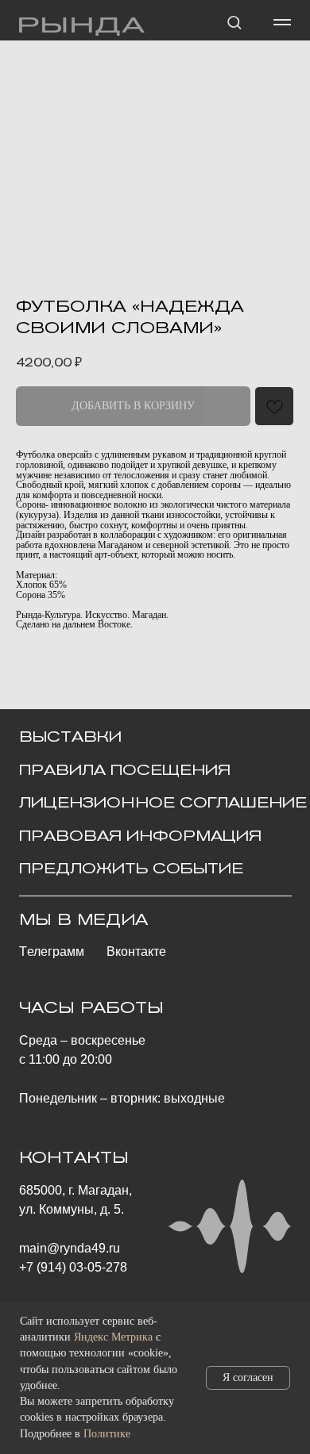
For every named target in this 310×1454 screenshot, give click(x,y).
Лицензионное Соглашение (163, 802)
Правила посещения (125, 770)
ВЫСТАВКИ (70, 736)
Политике (106, 1434)
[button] (234, 21)
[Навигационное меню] (282, 22)
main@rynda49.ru (69, 1248)
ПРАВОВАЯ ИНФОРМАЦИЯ (140, 836)
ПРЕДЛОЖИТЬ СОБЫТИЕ (131, 868)
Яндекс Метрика (113, 1337)
